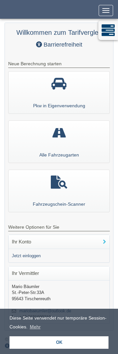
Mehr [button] (35, 326)
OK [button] (59, 342)
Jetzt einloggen (26, 255)
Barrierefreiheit (62, 44)
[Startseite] (5, 8)
